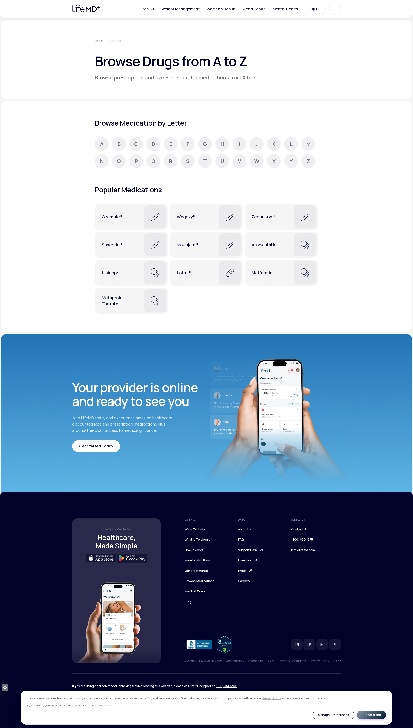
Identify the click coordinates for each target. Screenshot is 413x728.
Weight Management (180, 8)
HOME (99, 41)
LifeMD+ (147, 8)
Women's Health (221, 8)
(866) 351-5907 (226, 686)
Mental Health (285, 8)
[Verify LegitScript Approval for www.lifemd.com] (224, 644)
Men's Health (254, 8)
